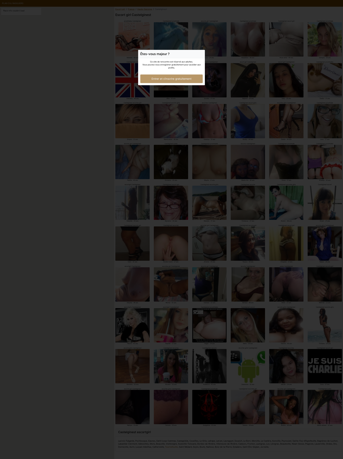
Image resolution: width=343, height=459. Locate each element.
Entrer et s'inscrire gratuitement (171, 78)
